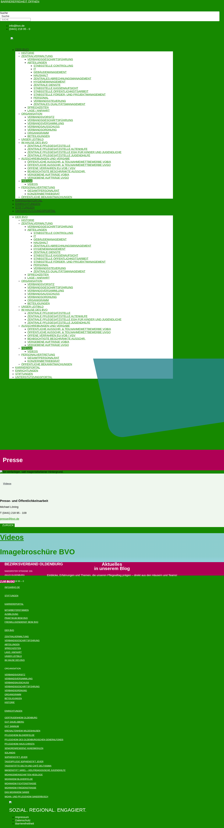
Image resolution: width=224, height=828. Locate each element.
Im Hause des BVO (34, 142)
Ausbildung (11, 614)
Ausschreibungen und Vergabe (45, 158)
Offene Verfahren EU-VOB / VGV (51, 168)
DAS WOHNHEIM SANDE (17, 792)
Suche (4, 12)
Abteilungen (37, 62)
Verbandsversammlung (45, 123)
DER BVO (9, 630)
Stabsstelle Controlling (53, 65)
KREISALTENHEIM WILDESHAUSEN (22, 731)
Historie (27, 52)
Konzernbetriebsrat (43, 193)
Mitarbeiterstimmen (17, 610)
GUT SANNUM (12, 726)
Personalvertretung (38, 187)
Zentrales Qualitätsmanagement (59, 104)
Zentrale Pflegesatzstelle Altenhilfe (57, 148)
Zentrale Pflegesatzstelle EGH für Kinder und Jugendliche (74, 152)
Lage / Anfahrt (38, 110)
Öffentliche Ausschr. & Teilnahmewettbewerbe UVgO (69, 164)
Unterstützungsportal (35, 211)
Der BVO (22, 49)
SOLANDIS (10, 752)
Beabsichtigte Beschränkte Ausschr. (56, 171)
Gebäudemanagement (50, 72)
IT (35, 68)
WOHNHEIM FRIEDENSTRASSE (20, 788)
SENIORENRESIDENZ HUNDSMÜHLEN (24, 748)
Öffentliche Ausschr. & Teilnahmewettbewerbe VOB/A (69, 161)
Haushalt (41, 75)
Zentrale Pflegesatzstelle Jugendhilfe (58, 155)
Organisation (31, 113)
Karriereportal (28, 200)
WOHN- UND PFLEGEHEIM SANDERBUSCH (26, 796)
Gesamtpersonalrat (43, 190)
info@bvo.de (12, 587)
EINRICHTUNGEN (13, 711)
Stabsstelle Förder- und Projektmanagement (70, 94)
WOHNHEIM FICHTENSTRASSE (20, 783)
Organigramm (38, 132)
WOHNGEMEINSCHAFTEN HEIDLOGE (24, 774)
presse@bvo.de (9, 518)
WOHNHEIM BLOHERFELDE (19, 779)
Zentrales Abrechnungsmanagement (62, 78)
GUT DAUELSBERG (14, 722)
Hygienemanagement (50, 81)
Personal (41, 97)
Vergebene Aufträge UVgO (48, 177)
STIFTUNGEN (11, 595)
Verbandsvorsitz (40, 116)
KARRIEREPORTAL (14, 604)
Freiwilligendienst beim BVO (21, 622)
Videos (32, 184)
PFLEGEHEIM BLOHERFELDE (19, 735)
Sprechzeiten (38, 107)
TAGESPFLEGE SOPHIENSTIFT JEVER (24, 761)
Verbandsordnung (42, 129)
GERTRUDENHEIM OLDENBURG (21, 717)
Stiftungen (24, 207)
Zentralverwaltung (37, 56)
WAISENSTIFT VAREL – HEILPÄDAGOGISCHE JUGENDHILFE (35, 770)
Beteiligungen (38, 136)
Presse (26, 180)
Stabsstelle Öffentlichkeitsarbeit (61, 91)
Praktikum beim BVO (16, 618)
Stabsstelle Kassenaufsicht (56, 88)
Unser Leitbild (32, 139)
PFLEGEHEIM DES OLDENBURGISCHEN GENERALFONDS (34, 739)
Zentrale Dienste (47, 84)
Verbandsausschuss (43, 126)
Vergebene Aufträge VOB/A (48, 174)
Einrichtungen (27, 204)
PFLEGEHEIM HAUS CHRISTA (19, 744)
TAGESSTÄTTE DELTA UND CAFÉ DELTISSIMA (28, 766)
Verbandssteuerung (50, 100)
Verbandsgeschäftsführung (50, 59)
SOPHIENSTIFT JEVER (16, 757)
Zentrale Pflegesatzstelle (48, 145)
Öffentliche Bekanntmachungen (46, 197)
